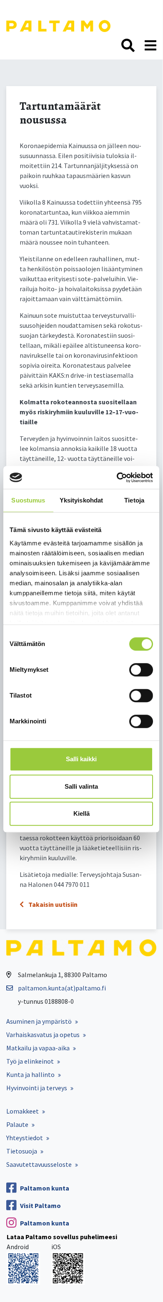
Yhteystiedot (24, 1138)
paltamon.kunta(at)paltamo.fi (62, 988)
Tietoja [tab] (134, 500)
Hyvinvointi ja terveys (36, 1088)
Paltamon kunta (44, 1188)
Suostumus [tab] (28, 500)
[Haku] (128, 46)
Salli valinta (81, 786)
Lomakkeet (22, 1111)
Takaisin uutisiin (52, 904)
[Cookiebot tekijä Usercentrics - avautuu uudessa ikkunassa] (117, 477)
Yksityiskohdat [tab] (81, 500)
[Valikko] (150, 46)
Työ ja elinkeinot (30, 1061)
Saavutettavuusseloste (39, 1164)
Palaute (17, 1124)
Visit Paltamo (40, 1205)
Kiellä (81, 813)
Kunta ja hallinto (30, 1074)
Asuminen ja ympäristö (39, 1021)
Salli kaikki (81, 758)
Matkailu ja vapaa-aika (38, 1048)
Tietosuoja (21, 1151)
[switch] (141, 669)
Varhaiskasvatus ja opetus (43, 1034)
